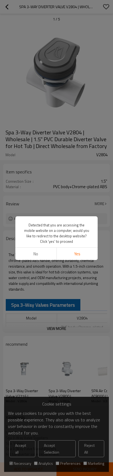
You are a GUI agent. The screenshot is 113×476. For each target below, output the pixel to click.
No (35, 254)
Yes (77, 254)
